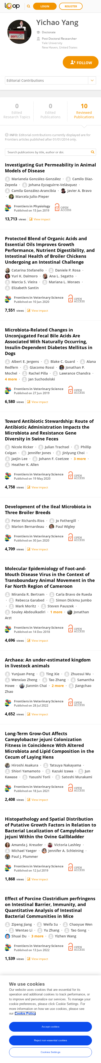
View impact (42, 219)
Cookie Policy (25, 1013)
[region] (50, 1019)
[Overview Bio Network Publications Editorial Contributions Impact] (50, 80)
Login (44, 6)
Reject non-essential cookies (50, 1040)
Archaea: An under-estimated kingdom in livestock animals (48, 663)
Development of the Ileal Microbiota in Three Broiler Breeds (48, 509)
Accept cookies (50, 1026)
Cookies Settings (50, 1052)
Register (71, 6)
